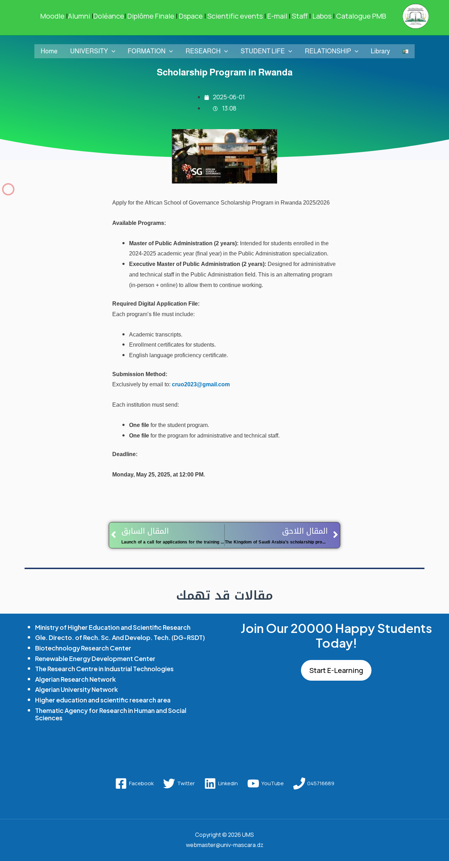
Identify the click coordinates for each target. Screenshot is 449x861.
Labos (321, 16)
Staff (300, 16)
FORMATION (147, 51)
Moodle (52, 16)
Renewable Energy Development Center (95, 658)
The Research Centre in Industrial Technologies (104, 669)
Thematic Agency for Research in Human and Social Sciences (110, 714)
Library (380, 51)
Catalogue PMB (362, 16)
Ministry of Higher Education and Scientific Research (112, 627)
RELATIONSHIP (328, 51)
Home (49, 51)
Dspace (191, 16)
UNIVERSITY (89, 51)
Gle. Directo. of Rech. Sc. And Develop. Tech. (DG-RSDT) (120, 637)
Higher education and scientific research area (102, 700)
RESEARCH (203, 51)
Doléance (108, 16)
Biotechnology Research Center (83, 648)
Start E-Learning (336, 670)
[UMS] (415, 15)
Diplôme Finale (149, 16)
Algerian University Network (76, 689)
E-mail (277, 16)
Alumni (78, 16)
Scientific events (235, 16)
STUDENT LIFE (263, 51)
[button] (111, 51)
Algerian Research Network (75, 679)
